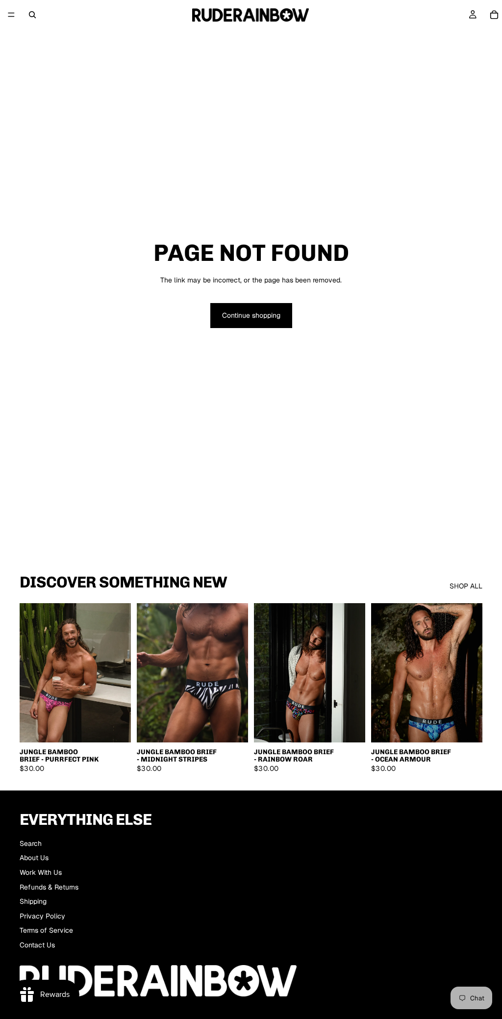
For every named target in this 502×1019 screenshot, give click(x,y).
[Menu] (11, 14)
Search (31, 843)
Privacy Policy (42, 916)
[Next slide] (120, 673)
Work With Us (41, 872)
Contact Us (37, 945)
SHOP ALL (466, 586)
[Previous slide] (30, 673)
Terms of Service (46, 930)
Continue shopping (251, 315)
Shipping (33, 901)
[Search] (32, 14)
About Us (34, 857)
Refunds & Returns (49, 887)
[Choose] (116, 727)
